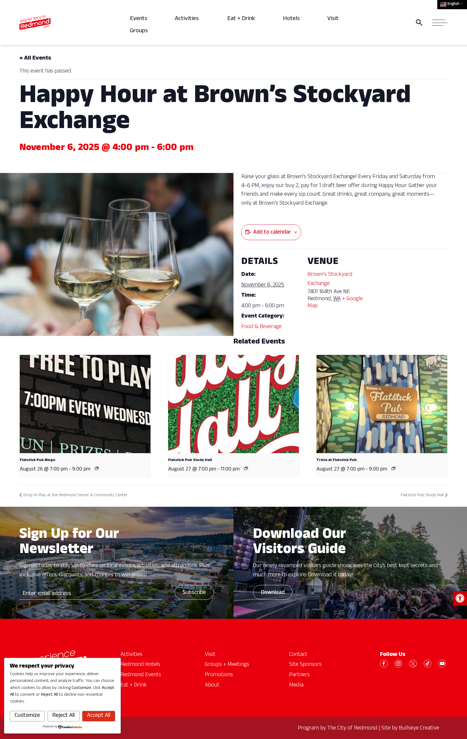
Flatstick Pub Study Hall (190, 460)
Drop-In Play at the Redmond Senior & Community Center (76, 495)
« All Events (35, 58)
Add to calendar (272, 232)
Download (273, 593)
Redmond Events (141, 675)
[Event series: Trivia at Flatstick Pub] (393, 468)
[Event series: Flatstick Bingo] (97, 468)
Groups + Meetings (227, 665)
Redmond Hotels (140, 665)
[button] (460, 598)
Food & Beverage (261, 327)
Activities (188, 19)
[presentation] (85, 404)
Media (296, 685)
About (212, 685)
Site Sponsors (305, 665)
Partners (299, 675)
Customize (27, 716)
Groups (140, 31)
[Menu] (438, 22)
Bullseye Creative (419, 728)
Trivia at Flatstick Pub (336, 460)
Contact (298, 655)
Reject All (63, 716)
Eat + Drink (242, 19)
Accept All (98, 716)
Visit (333, 19)
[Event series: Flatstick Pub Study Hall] (246, 468)
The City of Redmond (352, 728)
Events (139, 19)
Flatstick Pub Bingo (37, 460)
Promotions (219, 675)
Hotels (292, 19)
